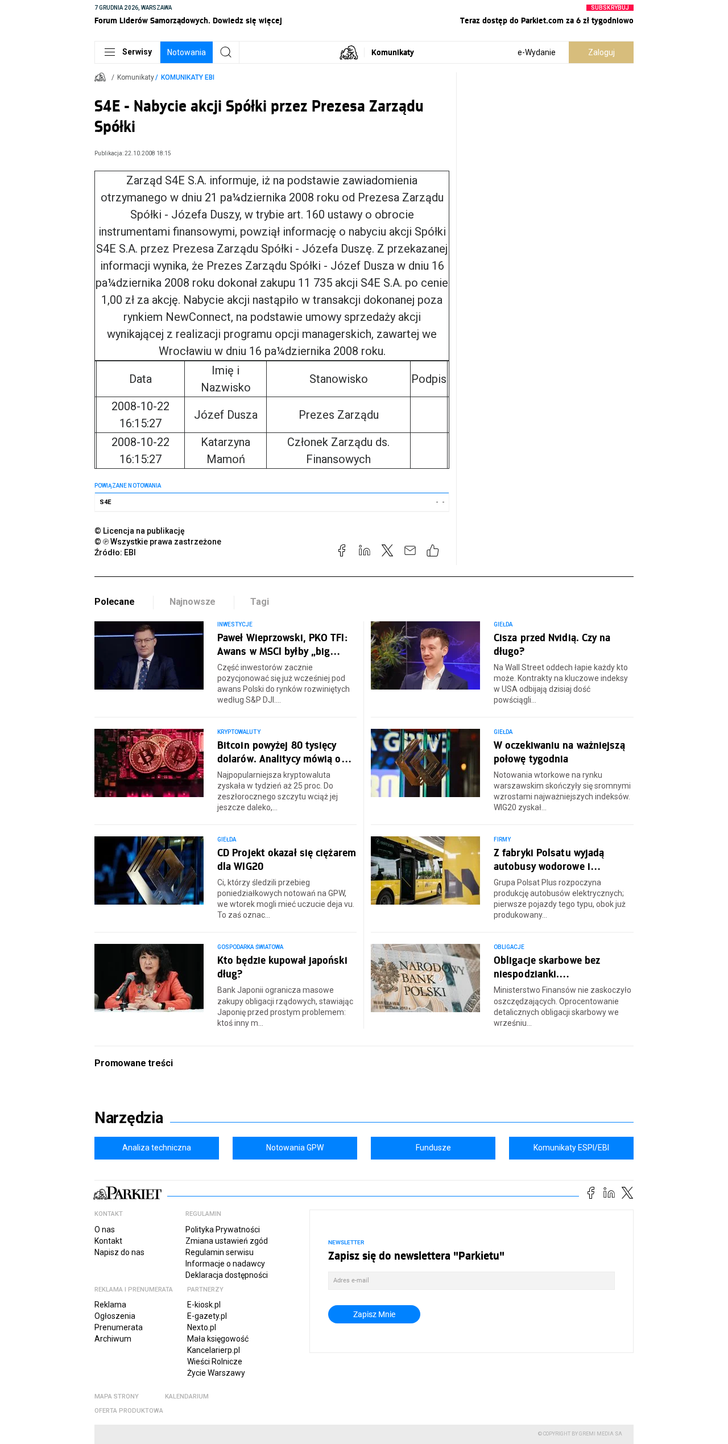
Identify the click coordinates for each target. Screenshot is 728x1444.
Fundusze (433, 1147)
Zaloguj (601, 52)
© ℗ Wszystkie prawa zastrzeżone (157, 541)
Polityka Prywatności (222, 1229)
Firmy (502, 839)
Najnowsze (192, 601)
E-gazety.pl (207, 1316)
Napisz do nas (119, 1252)
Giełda (503, 624)
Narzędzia (128, 1118)
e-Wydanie (537, 52)
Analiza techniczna (156, 1147)
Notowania (186, 52)
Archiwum (112, 1338)
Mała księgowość (218, 1338)
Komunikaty (392, 52)
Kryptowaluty (238, 732)
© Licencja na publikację (139, 530)
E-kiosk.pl (204, 1304)
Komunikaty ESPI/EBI (571, 1147)
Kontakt (108, 1240)
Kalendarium (187, 1396)
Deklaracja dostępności (226, 1275)
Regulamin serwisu (219, 1252)
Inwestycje (235, 624)
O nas (104, 1229)
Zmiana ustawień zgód (226, 1240)
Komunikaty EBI (187, 77)
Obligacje (509, 947)
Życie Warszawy (216, 1372)
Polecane (114, 601)
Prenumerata (118, 1327)
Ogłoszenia (114, 1316)
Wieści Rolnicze (214, 1361)
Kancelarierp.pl (213, 1350)
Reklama (110, 1304)
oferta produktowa (128, 1410)
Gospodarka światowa (250, 947)
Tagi (259, 601)
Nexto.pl (201, 1327)
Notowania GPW (295, 1147)
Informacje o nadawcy (225, 1263)
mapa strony (116, 1396)
